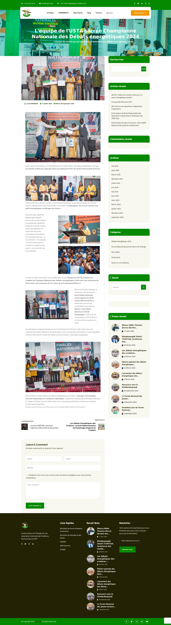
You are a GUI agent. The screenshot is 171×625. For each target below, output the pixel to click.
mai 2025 (114, 166)
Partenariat (115, 257)
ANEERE (63, 542)
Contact (99, 13)
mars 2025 (115, 170)
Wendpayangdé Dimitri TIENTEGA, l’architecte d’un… (132, 339)
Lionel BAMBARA (32, 104)
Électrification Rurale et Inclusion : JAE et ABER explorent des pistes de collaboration (128, 124)
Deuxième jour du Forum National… (133, 408)
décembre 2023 (117, 213)
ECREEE (63, 549)
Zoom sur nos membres (120, 263)
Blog (89, 13)
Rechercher (117, 59)
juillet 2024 (115, 183)
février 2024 (115, 204)
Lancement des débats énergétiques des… (132, 374)
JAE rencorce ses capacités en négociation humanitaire (126, 107)
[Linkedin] (32, 544)
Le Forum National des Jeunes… (132, 397)
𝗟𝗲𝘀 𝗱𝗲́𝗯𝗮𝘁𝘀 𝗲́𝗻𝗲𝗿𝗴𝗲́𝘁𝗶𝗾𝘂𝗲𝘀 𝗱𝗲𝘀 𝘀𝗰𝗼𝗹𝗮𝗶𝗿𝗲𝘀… (134, 351)
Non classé (115, 252)
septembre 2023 (117, 217)
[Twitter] (25, 544)
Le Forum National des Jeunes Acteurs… (106, 605)
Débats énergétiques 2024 (65, 104)
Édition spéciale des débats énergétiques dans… (106, 571)
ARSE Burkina (65, 546)
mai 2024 (114, 192)
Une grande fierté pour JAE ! (121, 102)
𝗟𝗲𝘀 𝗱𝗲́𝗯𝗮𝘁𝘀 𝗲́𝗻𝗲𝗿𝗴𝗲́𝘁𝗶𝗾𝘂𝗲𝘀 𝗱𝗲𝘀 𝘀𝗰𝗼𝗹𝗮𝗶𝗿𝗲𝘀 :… (105, 559)
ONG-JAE (38, 621)
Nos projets (78, 13)
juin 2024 (114, 187)
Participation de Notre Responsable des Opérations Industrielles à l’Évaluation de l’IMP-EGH (126, 115)
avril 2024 (115, 196)
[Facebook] (126, 622)
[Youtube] (147, 622)
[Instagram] (29, 544)
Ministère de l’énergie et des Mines (70, 536)
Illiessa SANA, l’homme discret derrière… (132, 326)
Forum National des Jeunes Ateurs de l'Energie (128, 247)
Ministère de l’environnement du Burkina (71, 529)
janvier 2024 (116, 209)
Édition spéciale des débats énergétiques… (134, 363)
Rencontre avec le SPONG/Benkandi (130, 385)
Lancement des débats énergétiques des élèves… (106, 584)
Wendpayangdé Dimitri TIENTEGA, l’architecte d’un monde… (105, 545)
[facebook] (21, 544)
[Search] (143, 287)
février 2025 (115, 175)
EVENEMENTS (63, 13)
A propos (50, 13)
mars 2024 (115, 200)
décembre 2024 (117, 179)
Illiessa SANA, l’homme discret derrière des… (104, 531)
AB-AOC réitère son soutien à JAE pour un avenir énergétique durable (126, 96)
